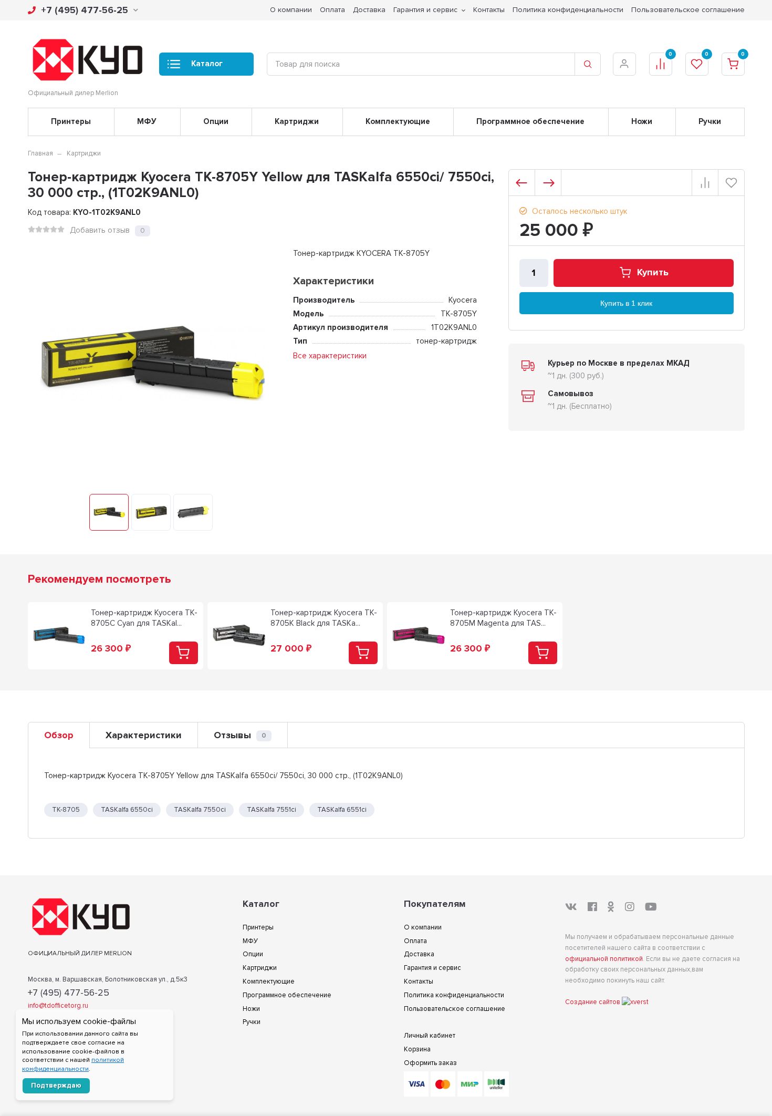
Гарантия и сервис (425, 9)
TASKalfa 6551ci (342, 809)
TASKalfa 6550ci (127, 809)
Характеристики (144, 735)
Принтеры (71, 121)
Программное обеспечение (530, 121)
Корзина (417, 1049)
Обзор (59, 735)
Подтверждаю (56, 1085)
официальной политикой (604, 959)
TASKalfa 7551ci (271, 809)
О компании (291, 9)
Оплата (332, 9)
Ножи (641, 121)
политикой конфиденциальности (73, 1064)
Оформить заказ (430, 1063)
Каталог (207, 63)
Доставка (369, 9)
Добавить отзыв (100, 230)
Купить (653, 272)
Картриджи (297, 121)
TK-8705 (66, 809)
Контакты (489, 9)
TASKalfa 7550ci (200, 809)
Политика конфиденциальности (568, 9)
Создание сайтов (593, 1002)
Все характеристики (330, 355)
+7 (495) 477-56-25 (84, 10)
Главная (40, 153)
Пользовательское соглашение (688, 9)
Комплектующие (398, 121)
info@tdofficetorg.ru (58, 1005)
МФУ (147, 121)
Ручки (709, 121)
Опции (215, 121)
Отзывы (240, 735)
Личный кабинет (429, 1035)
